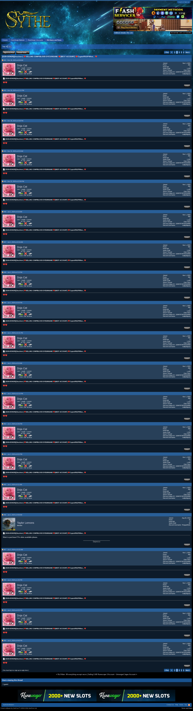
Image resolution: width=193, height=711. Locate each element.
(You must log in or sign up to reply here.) (16, 670)
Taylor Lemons (25, 522)
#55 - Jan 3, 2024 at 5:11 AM (13, 484)
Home (181, 704)
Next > (188, 52)
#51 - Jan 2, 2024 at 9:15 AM (13, 363)
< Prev (167, 52)
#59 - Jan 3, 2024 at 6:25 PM (13, 610)
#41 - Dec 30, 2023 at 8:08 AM (13, 60)
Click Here (187, 70)
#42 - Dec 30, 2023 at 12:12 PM (14, 90)
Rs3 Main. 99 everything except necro (72, 674)
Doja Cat (22, 65)
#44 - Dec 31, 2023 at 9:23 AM (13, 151)
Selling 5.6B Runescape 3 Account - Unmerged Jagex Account (111, 674)
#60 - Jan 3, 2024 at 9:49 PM (13, 640)
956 (189, 65)
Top (185, 704)
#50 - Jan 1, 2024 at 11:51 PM (13, 333)
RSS (189, 705)
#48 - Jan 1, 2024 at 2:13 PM (13, 272)
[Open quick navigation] (190, 40)
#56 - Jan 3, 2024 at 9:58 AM (13, 515)
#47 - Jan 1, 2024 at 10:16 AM (13, 242)
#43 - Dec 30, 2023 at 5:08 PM (13, 121)
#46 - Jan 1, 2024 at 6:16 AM (13, 212)
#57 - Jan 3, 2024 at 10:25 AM (13, 549)
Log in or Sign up (183, 2)
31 (189, 519)
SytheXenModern (8, 704)
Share (187, 85)
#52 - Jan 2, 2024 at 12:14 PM (13, 393)
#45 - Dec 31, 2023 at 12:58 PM (14, 181)
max (9, 46)
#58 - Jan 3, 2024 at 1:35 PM (13, 580)
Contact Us (170, 704)
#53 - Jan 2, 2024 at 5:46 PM (13, 424)
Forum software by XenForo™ (19, 708)
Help (176, 704)
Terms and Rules (186, 708)
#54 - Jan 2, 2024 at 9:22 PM (13, 454)
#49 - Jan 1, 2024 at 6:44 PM (13, 302)
